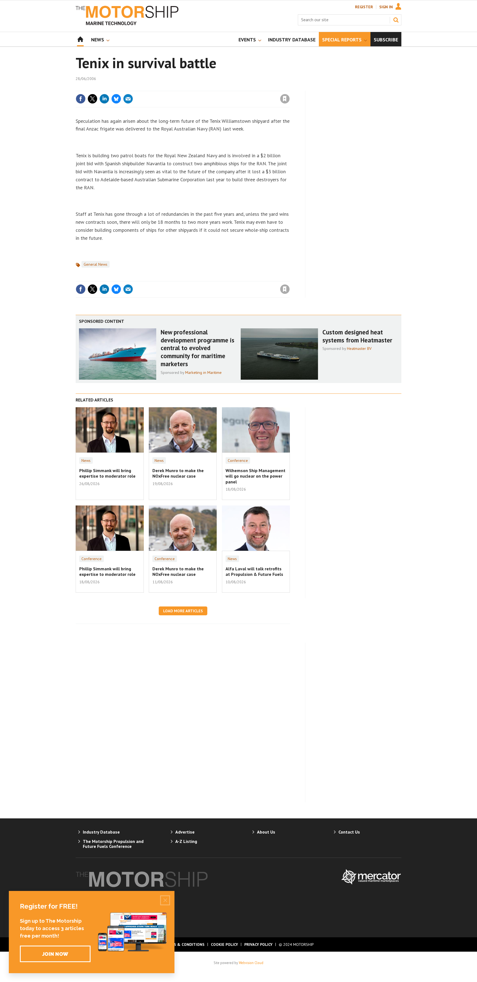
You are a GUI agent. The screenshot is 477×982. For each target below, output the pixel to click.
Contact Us (349, 832)
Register (364, 7)
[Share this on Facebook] (81, 99)
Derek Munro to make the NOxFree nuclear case (178, 473)
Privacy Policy (258, 944)
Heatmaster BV (359, 348)
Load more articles (183, 610)
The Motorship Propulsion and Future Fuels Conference (113, 844)
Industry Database (101, 832)
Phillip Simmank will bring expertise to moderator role (107, 473)
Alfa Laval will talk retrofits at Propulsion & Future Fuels (254, 571)
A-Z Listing (186, 841)
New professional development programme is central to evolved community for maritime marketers (197, 348)
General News (95, 264)
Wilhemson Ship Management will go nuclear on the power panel (255, 476)
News (86, 460)
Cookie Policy (224, 944)
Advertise (185, 832)
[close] (289, 87)
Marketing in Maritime (203, 372)
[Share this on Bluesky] (116, 99)
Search (395, 19)
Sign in (220, 87)
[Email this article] (128, 99)
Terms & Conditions (184, 944)
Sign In (386, 7)
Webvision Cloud (251, 962)
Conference (238, 460)
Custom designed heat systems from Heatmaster (357, 336)
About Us (266, 832)
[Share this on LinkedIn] (104, 99)
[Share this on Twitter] (92, 99)
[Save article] (285, 99)
